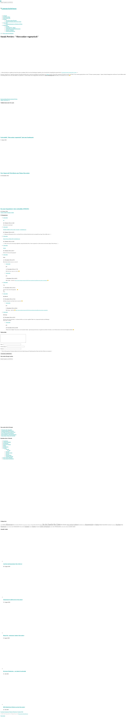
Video (53, 526)
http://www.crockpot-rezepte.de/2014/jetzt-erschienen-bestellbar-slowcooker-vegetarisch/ (31, 280)
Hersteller (12, 431)
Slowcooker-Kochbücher (8, 33)
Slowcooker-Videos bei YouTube (8, 435)
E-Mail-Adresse (4, 346)
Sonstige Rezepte (9, 456)
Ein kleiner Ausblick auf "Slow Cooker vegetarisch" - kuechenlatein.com (14, 229)
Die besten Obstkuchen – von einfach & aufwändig (14, 671)
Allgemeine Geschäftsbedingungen (13, 28)
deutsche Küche (24, 524)
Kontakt (7, 26)
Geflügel (76, 524)
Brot (9, 450)
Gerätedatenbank (5, 431)
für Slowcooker (9, 452)
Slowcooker (21, 526)
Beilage (4, 524)
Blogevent (9, 524)
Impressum (5, 25)
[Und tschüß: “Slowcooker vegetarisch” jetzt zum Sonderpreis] (19, 134)
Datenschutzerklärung (10, 31)
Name (2, 344)
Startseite (5, 15)
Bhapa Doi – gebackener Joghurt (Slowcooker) (13, 635)
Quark (10, 526)
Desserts (7, 451)
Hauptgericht (89, 524)
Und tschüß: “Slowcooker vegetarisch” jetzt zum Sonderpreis (17, 137)
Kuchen (118, 524)
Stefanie (4, 248)
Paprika (7, 526)
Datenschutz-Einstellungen (23, 713)
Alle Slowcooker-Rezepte (11, 20)
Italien (100, 524)
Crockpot (17, 524)
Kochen (7, 454)
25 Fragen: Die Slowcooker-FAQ (8, 432)
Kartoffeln (105, 524)
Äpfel (74, 526)
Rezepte (5, 19)
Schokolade (16, 526)
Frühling (40, 524)
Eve (3, 220)
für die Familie (47, 524)
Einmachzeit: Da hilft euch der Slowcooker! (13, 599)
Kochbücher (5, 443)
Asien (1, 524)
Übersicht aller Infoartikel (6, 429)
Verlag (16, 99)
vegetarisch (12, 99)
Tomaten (38, 526)
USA (41, 526)
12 (1, 33)
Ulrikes (48, 74)
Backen (7, 449)
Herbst (97, 524)
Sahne (12, 526)
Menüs (4, 445)
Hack (84, 524)
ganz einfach (70, 524)
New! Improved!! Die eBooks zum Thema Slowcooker (15, 173)
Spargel (31, 526)
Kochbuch (8, 99)
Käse (122, 524)
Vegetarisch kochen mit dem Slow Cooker (68, 72)
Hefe (94, 524)
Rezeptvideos (8, 455)
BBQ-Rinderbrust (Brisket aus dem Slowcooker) (14, 707)
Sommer (27, 526)
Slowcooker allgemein (8, 457)
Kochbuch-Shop (6, 16)
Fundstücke (5, 440)
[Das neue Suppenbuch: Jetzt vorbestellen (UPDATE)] (19, 206)
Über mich (5, 22)
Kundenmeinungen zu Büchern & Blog (14, 24)
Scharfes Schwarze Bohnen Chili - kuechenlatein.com (11, 238)
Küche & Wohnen (7, 444)
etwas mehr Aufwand (35, 524)
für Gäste (57, 524)
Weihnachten (58, 526)
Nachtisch (3, 526)
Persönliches (5, 446)
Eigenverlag (3, 99)
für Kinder (63, 524)
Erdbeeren (29, 524)
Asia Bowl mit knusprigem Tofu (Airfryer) (12, 563)
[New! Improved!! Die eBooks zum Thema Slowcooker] (19, 170)
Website (2, 348)
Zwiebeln (70, 526)
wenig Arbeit (63, 526)
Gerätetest (81, 524)
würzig (67, 526)
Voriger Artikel (4, 212)
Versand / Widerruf (10, 30)
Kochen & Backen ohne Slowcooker (13, 21)
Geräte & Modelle (7, 442)
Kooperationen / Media (10, 27)
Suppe (34, 526)
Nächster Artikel (10, 212)
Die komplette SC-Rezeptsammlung (8, 434)
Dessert (20, 524)
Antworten (5, 217)
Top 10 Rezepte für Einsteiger (7, 433)
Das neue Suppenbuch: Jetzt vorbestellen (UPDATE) (15, 209)
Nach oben (3, 715)
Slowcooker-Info (6, 18)
